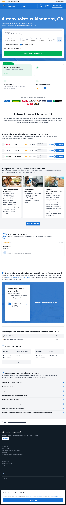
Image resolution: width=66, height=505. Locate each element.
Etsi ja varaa (60, 144)
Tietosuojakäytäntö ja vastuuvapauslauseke (12, 454)
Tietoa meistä (5, 446)
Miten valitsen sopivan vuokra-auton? (11, 450)
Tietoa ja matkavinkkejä (12, 6)
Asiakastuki (32, 6)
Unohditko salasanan (7, 463)
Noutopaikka (7, 32)
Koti (5, 422)
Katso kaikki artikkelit (33, 224)
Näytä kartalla (15, 306)
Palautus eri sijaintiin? (12, 44)
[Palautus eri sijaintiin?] (4, 44)
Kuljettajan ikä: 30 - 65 (28, 44)
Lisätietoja (51, 144)
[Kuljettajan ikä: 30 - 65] (21, 44)
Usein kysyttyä (23, 6)
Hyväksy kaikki (33, 500)
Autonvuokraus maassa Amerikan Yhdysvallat (19, 277)
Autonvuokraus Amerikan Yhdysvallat (17, 422)
